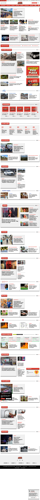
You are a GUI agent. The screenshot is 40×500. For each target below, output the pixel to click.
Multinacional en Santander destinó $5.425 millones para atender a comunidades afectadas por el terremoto (33, 38)
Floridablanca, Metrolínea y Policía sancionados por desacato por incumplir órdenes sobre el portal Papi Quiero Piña (21, 178)
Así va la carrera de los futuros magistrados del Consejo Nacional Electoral (33, 196)
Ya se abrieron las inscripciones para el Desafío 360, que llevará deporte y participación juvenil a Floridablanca (22, 28)
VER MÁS (6, 116)
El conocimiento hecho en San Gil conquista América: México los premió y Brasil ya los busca (8, 369)
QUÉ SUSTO (36, 5)
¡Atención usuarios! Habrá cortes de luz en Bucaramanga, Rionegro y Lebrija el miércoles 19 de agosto (21, 426)
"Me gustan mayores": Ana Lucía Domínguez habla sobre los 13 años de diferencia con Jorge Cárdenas (33, 211)
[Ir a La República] (3, 320)
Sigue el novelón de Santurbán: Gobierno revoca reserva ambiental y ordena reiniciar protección (33, 158)
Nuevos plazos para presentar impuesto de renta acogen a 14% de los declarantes (33, 326)
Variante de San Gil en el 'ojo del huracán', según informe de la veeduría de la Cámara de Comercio (13, 158)
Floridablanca (36, 45)
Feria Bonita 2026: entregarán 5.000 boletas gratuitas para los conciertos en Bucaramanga (13, 399)
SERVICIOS (31, 5)
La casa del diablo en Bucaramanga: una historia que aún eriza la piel (32, 449)
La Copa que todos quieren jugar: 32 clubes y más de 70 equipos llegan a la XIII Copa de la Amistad (21, 268)
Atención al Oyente (25, 466)
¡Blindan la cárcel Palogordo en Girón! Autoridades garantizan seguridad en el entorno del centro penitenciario (33, 22)
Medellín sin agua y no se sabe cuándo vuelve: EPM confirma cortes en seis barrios (4, 131)
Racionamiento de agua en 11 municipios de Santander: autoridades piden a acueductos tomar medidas (8, 422)
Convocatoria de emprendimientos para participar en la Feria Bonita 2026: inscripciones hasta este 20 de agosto (18, 304)
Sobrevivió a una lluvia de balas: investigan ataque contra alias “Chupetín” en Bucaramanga (8, 181)
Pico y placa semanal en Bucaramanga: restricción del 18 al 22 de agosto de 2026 (18, 240)
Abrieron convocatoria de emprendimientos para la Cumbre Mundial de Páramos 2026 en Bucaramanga (14, 28)
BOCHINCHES (27, 5)
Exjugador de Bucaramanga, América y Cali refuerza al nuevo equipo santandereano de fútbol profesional (8, 273)
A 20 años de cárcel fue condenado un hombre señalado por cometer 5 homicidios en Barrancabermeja (32, 62)
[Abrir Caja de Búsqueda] (38, 3)
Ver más (37, 90)
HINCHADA (17, 5)
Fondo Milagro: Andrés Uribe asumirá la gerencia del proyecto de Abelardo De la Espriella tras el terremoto (13, 96)
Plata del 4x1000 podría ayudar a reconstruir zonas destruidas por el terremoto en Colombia (8, 64)
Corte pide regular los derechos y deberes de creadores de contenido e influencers (13, 196)
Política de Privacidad (18, 466)
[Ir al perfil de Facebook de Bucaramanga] (17, 460)
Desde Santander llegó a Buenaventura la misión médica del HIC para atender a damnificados (18, 148)
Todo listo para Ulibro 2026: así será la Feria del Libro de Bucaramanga (18, 389)
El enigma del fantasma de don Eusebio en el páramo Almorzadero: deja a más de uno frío (13, 449)
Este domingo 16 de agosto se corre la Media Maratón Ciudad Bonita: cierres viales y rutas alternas (13, 250)
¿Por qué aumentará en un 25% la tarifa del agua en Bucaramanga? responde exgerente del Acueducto (32, 314)
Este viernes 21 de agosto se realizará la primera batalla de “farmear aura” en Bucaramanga (14, 38)
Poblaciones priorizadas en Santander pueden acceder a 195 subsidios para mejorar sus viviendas (13, 314)
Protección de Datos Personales (32, 466)
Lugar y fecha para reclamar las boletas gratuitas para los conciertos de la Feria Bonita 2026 (33, 29)
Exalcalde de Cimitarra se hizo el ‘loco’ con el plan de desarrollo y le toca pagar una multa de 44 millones (21, 186)
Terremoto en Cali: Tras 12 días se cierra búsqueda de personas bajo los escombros (33, 96)
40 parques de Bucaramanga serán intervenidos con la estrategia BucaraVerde (15, 77)
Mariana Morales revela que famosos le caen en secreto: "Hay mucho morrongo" (10, 221)
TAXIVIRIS (12, 5)
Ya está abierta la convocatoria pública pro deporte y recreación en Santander (21, 277)
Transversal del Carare (27, 45)
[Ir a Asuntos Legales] (6, 190)
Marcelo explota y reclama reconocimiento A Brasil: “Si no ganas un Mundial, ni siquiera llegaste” (13, 287)
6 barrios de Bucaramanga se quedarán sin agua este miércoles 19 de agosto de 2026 (21, 417)
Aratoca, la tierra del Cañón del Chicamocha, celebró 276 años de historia (33, 399)
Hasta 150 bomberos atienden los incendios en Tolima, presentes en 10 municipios (13, 326)
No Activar (8, 398)
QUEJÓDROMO (3, 5)
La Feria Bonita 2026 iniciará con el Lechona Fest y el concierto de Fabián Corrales (18, 13)
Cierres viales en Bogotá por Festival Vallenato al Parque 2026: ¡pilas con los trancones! (27, 132)
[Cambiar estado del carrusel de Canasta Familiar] (6, 0)
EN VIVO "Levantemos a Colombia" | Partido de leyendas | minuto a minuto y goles (33, 287)
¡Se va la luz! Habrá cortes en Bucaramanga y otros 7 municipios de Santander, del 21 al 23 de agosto (20, 56)
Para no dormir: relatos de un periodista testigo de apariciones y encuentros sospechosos (18, 440)
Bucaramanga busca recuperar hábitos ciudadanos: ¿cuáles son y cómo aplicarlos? (15, 84)
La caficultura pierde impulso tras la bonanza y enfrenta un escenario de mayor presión (13, 346)
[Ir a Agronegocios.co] (18, 334)
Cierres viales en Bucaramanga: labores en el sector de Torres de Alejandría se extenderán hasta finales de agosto (33, 250)
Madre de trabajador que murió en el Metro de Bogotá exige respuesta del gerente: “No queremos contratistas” (12, 132)
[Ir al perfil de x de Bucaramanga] (19, 460)
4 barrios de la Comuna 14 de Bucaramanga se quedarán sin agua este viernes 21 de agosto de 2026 (20, 70)
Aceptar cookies (33, 497)
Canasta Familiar (2, 0)
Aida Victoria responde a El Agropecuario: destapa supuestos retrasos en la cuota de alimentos (35, 132)
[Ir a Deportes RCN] (5, 281)
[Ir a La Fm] (3, 91)
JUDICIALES (8, 5)
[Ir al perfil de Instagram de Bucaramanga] (22, 460)
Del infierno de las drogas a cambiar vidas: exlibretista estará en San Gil (21, 364)
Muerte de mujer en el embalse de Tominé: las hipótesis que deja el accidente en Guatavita (33, 224)
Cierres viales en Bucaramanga (16, 45)
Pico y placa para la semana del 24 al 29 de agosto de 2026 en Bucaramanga (4, 28)
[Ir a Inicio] (20, 3)
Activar (3, 398)
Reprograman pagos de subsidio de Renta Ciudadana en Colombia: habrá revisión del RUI (20, 131)
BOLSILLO (21, 5)
